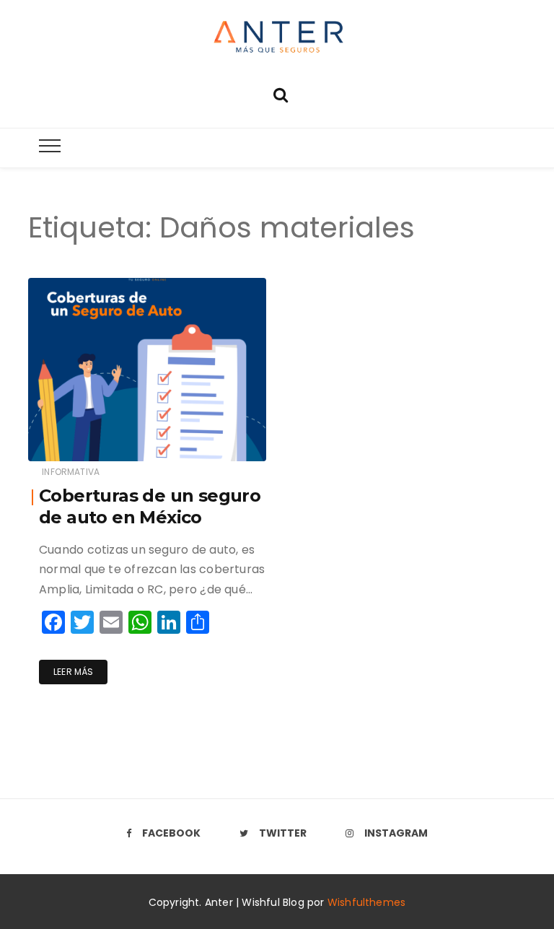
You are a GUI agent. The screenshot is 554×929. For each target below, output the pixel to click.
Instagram (396, 833)
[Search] (280, 93)
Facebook (171, 833)
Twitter (283, 833)
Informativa (71, 472)
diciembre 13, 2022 (209, 446)
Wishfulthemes (366, 902)
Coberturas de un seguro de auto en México (149, 506)
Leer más (73, 672)
